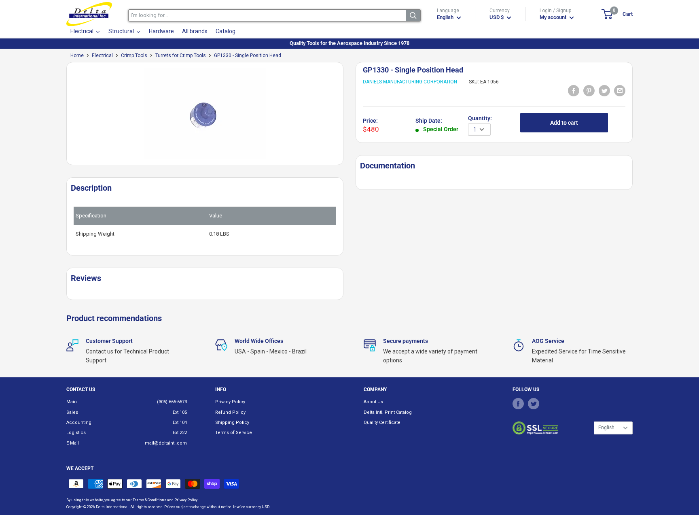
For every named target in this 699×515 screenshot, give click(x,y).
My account (554, 17)
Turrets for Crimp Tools (180, 55)
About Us (373, 401)
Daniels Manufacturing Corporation (410, 82)
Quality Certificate (382, 422)
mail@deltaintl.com (166, 443)
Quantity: (480, 118)
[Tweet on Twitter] (604, 90)
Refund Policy (230, 412)
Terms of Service (233, 432)
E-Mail (72, 443)
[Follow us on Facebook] (518, 403)
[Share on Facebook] (573, 90)
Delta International (112, 507)
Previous (62, 117)
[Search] (413, 15)
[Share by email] (619, 90)
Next (347, 117)
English (606, 427)
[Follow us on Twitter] (533, 403)
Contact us (80, 389)
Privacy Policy (230, 401)
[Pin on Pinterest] (589, 90)
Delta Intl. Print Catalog (388, 412)
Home (77, 55)
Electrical (102, 55)
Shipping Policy (232, 422)
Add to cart (564, 122)
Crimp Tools (134, 55)
